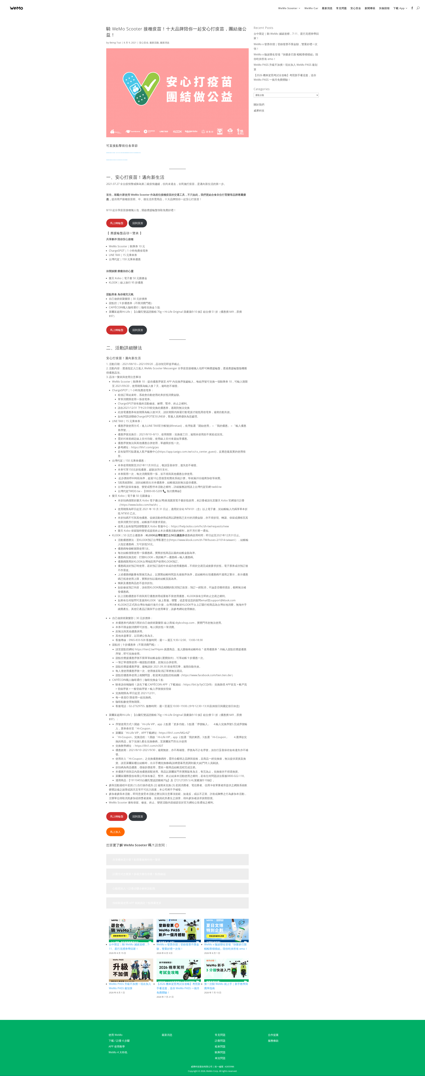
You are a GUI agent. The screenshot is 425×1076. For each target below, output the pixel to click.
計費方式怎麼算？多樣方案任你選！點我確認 (139, 874)
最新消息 (327, 8)
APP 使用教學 (117, 1046)
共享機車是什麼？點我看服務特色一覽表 (136, 859)
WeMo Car (311, 8)
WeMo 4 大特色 (118, 1052)
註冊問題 (220, 1040)
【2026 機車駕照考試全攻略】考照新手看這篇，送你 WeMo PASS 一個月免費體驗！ (178, 988)
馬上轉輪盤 (116, 223)
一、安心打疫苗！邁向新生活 (123, 151)
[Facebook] (412, 11)
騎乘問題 (220, 1052)
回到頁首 (137, 223)
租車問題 (220, 1046)
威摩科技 (259, 110)
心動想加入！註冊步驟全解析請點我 (134, 888)
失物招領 (384, 8)
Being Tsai (115, 42)
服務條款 (273, 1040)
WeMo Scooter (288, 8)
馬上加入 (115, 832)
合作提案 (273, 1035)
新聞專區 (370, 8)
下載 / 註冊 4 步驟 (119, 1040)
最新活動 (154, 42)
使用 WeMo (116, 1035)
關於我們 (259, 104)
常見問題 (341, 8)
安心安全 (355, 8)
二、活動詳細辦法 (117, 158)
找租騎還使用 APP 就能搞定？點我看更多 (137, 903)
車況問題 (220, 1058)
